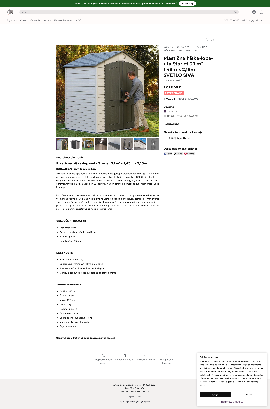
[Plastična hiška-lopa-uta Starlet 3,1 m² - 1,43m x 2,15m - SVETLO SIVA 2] (88, 144)
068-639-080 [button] (231, 20)
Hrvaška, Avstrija (182, 116)
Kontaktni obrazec (63, 20)
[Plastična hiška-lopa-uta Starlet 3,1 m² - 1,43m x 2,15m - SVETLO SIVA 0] (62, 144)
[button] (187, 3)
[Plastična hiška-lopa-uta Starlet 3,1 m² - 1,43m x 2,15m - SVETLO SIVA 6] (140, 144)
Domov (167, 47)
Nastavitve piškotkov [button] (232, 402)
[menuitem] (208, 40)
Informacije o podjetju (40, 20)
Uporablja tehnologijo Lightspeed (135, 401)
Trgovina (11, 20)
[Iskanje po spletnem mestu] (236, 12)
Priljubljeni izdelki (145, 359)
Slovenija (172, 111)
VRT (189, 47)
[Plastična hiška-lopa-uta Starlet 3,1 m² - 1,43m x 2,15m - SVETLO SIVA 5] (127, 144)
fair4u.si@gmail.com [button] (252, 20)
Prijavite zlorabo (135, 396)
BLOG (78, 20)
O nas (23, 20)
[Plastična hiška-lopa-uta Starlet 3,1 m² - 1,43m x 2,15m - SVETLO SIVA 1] (75, 144)
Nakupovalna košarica (167, 361)
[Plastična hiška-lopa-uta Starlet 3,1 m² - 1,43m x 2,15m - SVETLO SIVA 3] (101, 144)
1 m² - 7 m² (191, 50)
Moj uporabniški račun (103, 361)
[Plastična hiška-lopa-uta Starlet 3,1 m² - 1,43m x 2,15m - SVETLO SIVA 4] (114, 144)
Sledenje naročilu (124, 359)
